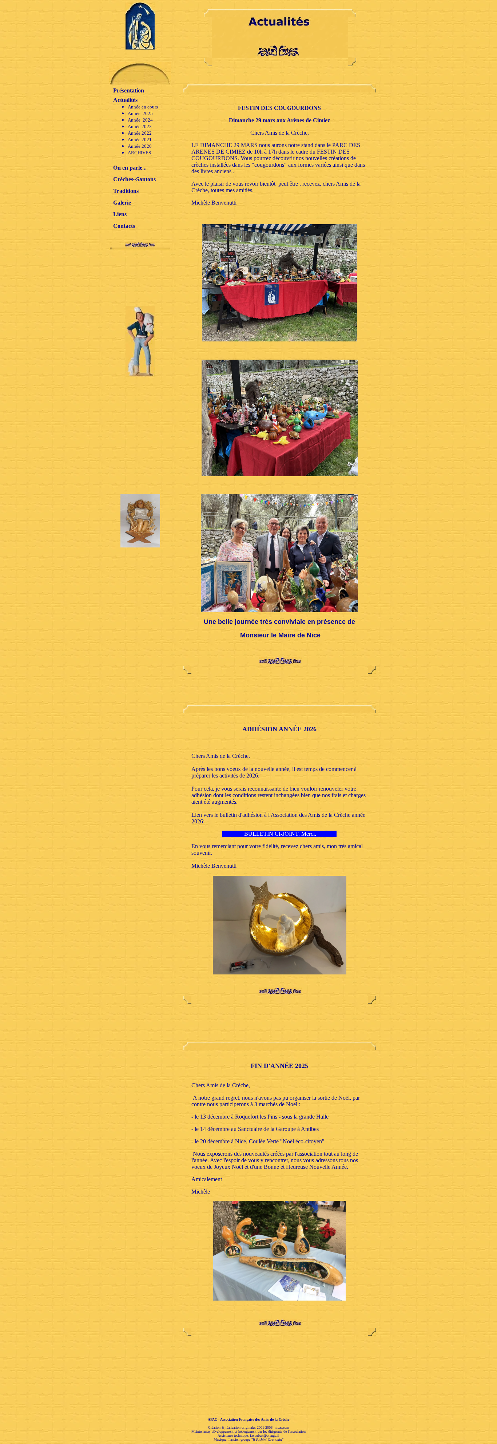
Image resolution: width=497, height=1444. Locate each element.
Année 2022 (140, 133)
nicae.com (282, 1427)
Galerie (122, 202)
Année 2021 (140, 139)
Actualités (125, 100)
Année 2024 (140, 120)
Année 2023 (140, 126)
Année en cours (143, 107)
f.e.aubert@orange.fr (264, 1435)
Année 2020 (140, 146)
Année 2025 (140, 113)
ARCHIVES (139, 152)
